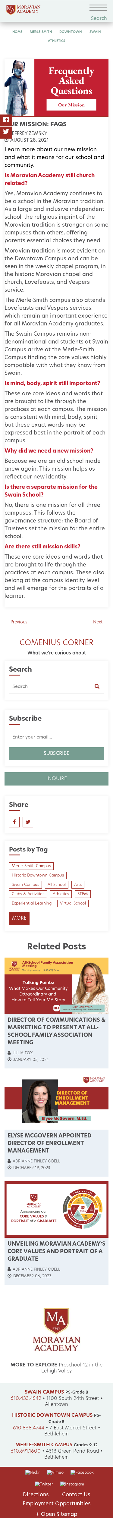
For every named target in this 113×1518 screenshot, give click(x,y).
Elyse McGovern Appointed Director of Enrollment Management (49, 1144)
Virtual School (73, 903)
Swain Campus (25, 885)
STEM (82, 894)
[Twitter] (6, 133)
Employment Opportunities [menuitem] (57, 1504)
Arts (78, 885)
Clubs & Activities (28, 894)
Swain (95, 32)
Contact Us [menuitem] (76, 1495)
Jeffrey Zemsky (27, 134)
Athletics (56, 41)
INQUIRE (56, 778)
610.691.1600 (26, 1451)
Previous (19, 622)
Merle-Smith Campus (31, 866)
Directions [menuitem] (36, 1495)
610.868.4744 (28, 1428)
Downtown (70, 32)
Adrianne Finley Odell (35, 1161)
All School (57, 885)
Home (17, 32)
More (19, 918)
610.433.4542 (26, 1398)
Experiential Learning (32, 903)
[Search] (99, 687)
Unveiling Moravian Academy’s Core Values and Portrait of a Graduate (56, 1252)
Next (97, 622)
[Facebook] (6, 120)
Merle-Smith (41, 32)
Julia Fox (22, 1053)
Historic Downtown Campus (38, 875)
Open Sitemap (56, 1514)
